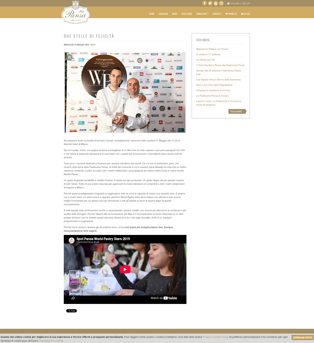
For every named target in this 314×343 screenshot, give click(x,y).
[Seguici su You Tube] (215, 4)
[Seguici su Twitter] (210, 4)
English (246, 3)
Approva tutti (302, 337)
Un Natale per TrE (205, 59)
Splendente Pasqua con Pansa (212, 49)
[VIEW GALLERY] (125, 92)
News (174, 13)
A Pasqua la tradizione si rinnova (213, 90)
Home (151, 13)
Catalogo (163, 13)
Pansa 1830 (201, 13)
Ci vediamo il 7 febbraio (208, 54)
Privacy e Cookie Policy (215, 336)
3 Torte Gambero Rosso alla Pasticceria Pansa (220, 65)
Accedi (246, 13)
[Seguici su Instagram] (221, 4)
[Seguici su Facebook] (204, 4)
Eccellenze (186, 13)
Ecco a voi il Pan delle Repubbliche (214, 84)
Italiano (235, 3)
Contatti (217, 13)
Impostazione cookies (51, 340)
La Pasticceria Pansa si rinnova (212, 95)
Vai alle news (236, 111)
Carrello (232, 13)
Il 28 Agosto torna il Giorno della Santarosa (218, 79)
